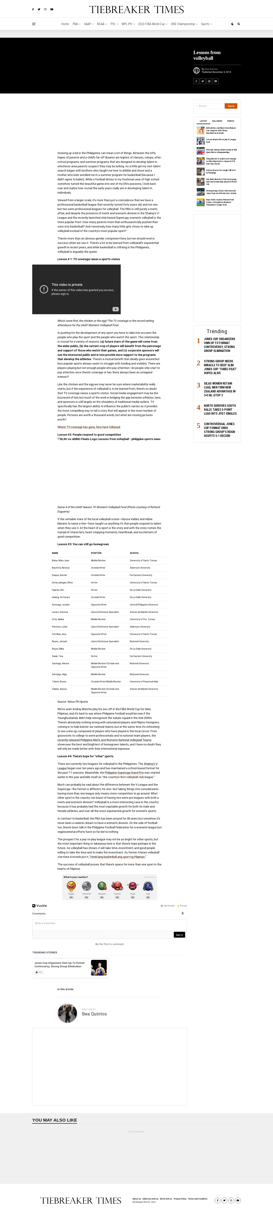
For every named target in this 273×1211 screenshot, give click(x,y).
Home (65, 24)
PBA (75, 24)
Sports (205, 24)
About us (137, 1199)
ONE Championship (183, 24)
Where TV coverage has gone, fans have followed (89, 427)
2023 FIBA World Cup (151, 24)
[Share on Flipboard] (209, 81)
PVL (113, 24)
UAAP (87, 24)
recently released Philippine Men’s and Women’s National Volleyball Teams (105, 740)
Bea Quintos (211, 69)
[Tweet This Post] (203, 81)
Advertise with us (150, 1199)
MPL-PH (127, 24)
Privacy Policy (180, 1199)
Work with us (166, 1199)
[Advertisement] (109, 123)
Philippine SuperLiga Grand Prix (124, 772)
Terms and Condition (197, 1199)
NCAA (100, 24)
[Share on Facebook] (196, 81)
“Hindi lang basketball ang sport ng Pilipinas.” (117, 856)
